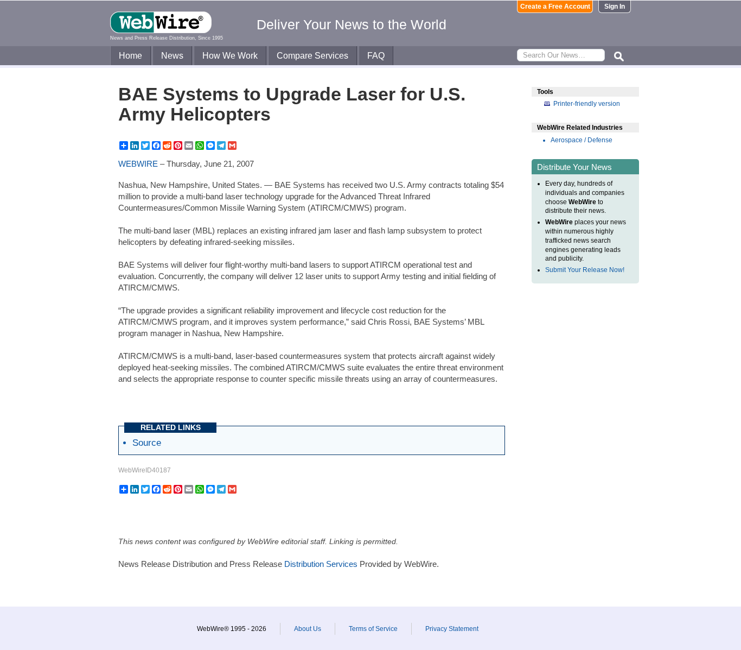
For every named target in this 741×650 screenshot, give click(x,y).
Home (130, 55)
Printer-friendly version (586, 104)
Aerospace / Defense (581, 140)
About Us (307, 629)
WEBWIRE (138, 163)
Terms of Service (373, 629)
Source (146, 442)
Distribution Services (320, 564)
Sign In (614, 6)
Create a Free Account (555, 6)
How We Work (230, 55)
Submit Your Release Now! (584, 270)
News (172, 55)
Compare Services (312, 55)
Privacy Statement (451, 629)
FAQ (376, 55)
